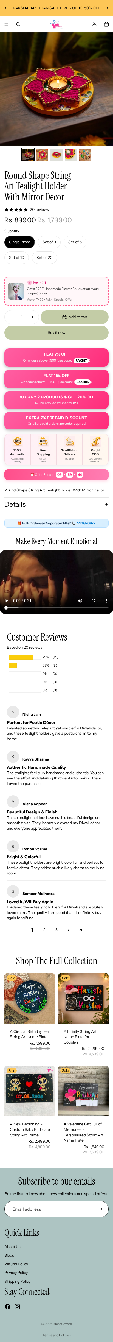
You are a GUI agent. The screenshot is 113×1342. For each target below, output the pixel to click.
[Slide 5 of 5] (85, 155)
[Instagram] (17, 1306)
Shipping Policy (17, 1281)
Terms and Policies (57, 1335)
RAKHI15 (83, 382)
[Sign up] (100, 1209)
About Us (12, 1246)
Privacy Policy (16, 1272)
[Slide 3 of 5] (56, 155)
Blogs (9, 1255)
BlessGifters (62, 1324)
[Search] (18, 24)
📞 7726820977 (83, 523)
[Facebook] (7, 1306)
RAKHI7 (81, 360)
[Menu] (6, 24)
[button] (69, 930)
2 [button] (44, 929)
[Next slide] (107, 8)
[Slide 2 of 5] (42, 155)
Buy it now (57, 332)
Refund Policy (16, 1264)
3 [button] (56, 929)
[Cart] (106, 24)
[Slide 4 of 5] (71, 155)
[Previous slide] (6, 8)
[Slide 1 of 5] (28, 155)
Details (15, 504)
